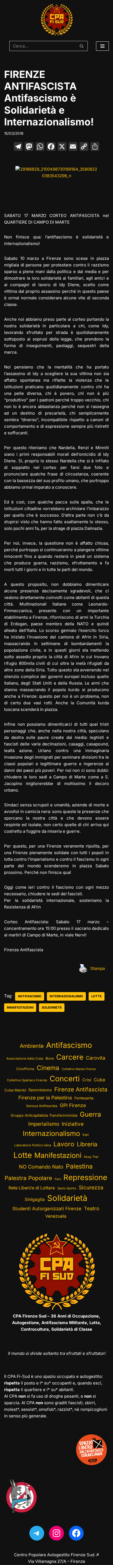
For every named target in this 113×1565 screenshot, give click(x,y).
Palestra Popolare (28, 1178)
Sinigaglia (35, 1199)
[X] (61, 147)
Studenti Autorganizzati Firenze (46, 1208)
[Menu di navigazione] (102, 46)
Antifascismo (29, 996)
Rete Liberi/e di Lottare (32, 1187)
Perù (58, 1179)
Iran (86, 1135)
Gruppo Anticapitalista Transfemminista (44, 1115)
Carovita (95, 1058)
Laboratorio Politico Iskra (32, 1145)
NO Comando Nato (41, 1167)
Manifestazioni (20, 1007)
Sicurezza (91, 1187)
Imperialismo (43, 1124)
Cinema (48, 1067)
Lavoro (63, 1144)
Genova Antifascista (41, 1106)
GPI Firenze (73, 1105)
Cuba (99, 1079)
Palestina (79, 1166)
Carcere (69, 1057)
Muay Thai (91, 1157)
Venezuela (55, 1216)
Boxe (50, 1058)
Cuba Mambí (15, 1090)
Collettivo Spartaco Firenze (27, 1080)
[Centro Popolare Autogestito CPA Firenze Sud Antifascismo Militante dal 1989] (56, 20)
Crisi (86, 1079)
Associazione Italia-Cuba (24, 1058)
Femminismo (40, 1090)
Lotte (96, 996)
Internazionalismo (66, 996)
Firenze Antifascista (81, 1089)
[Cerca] (81, 46)
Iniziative (73, 1124)
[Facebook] (51, 147)
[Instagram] (56, 1533)
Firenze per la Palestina (45, 1097)
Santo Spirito (66, 1188)
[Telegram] (36, 1533)
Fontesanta (84, 1098)
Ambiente (32, 1046)
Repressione (85, 1177)
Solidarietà (52, 1007)
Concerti (65, 1078)
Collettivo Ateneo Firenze (79, 1069)
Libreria (87, 1144)
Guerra (90, 1114)
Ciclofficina (25, 1069)
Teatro (91, 1208)
